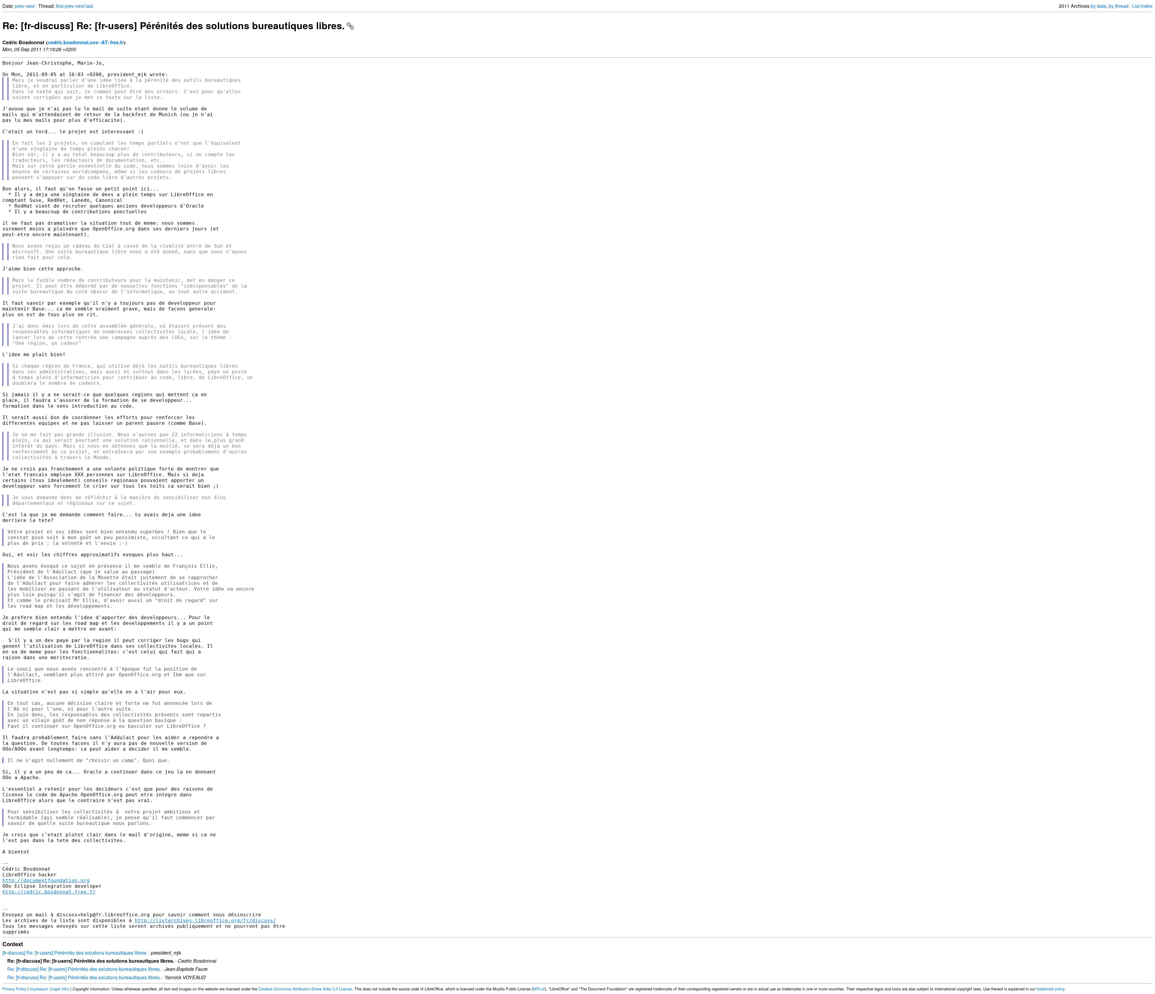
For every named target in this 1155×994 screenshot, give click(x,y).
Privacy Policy (14, 989)
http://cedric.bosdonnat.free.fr (49, 892)
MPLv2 (539, 989)
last (89, 5)
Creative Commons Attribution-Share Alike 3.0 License (305, 989)
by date (1098, 5)
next (30, 5)
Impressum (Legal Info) (49, 989)
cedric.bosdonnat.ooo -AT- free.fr (85, 42)
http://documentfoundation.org (46, 880)
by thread (1119, 5)
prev (19, 5)
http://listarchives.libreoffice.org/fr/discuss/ (205, 920)
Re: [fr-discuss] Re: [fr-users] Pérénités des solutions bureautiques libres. (173, 25)
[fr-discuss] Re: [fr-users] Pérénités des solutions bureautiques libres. (74, 952)
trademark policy (1050, 989)
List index (1142, 5)
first (59, 5)
